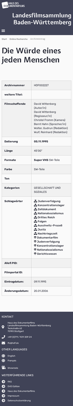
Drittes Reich (46, 217)
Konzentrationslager (51, 205)
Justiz (41, 229)
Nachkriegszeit (47, 233)
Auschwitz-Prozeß (49, 225)
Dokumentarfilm (47, 237)
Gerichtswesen (46, 253)
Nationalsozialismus (50, 213)
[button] (3, 30)
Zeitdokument (46, 209)
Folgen (42, 221)
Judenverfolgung (48, 201)
